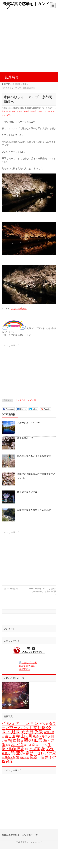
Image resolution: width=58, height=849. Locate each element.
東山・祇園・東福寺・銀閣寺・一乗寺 (21, 111)
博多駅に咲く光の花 (27, 492)
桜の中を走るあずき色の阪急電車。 (35, 456)
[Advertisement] (29, 41)
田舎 (20, 749)
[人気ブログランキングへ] (14, 328)
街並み (18, 752)
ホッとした (41, 111)
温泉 (8, 745)
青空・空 (24, 757)
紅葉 (36, 749)
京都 (3, 111)
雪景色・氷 (8, 757)
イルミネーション (25, 400)
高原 (9, 761)
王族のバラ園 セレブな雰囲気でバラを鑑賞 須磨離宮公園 (42, 591)
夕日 (29, 732)
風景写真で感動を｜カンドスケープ (30, 5)
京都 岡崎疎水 (19, 308)
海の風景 (33, 740)
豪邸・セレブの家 (41, 753)
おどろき (50, 111)
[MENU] (53, 5)
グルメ (44, 723)
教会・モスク (41, 736)
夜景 (38, 731)
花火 (50, 748)
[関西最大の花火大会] (15, 695)
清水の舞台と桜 (25, 438)
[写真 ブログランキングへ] (29, 650)
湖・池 (27, 745)
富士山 (10, 736)
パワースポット (19, 728)
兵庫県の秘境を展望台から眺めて (34, 510)
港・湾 (17, 744)
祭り (27, 749)
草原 (5, 753)
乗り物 (39, 727)
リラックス (6, 115)
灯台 (44, 745)
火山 (39, 745)
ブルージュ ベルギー (28, 422)
